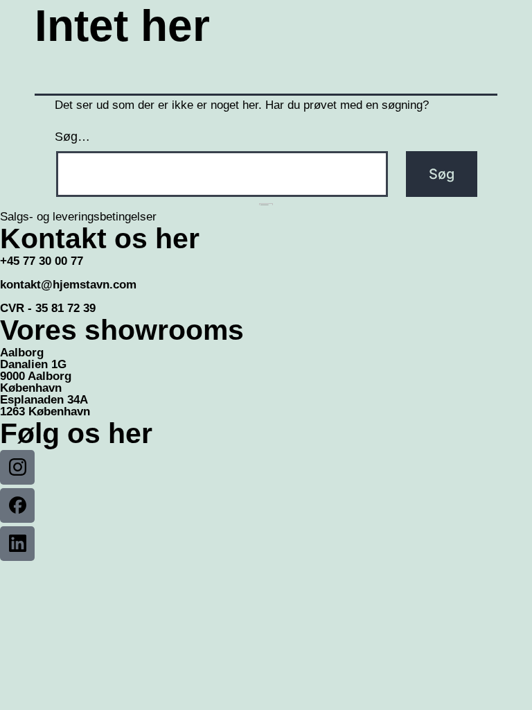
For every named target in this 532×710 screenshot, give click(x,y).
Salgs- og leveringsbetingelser (78, 216)
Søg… (72, 137)
